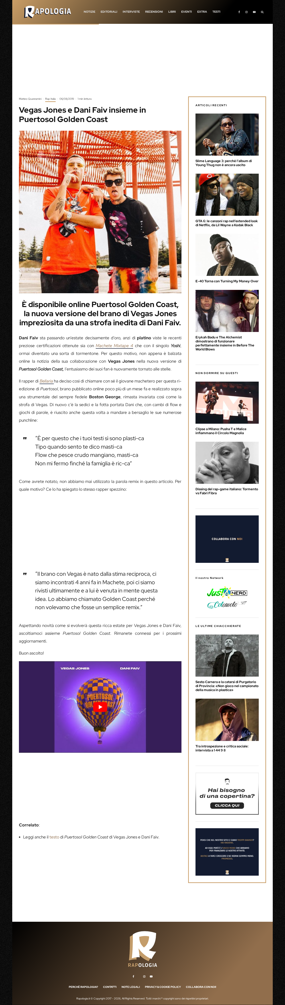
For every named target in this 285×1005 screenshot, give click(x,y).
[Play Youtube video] (100, 707)
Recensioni (154, 12)
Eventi (186, 12)
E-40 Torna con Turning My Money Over (227, 281)
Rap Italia (50, 99)
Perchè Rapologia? (83, 987)
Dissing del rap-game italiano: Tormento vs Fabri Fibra (226, 491)
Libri (172, 12)
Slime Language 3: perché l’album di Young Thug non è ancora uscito (223, 163)
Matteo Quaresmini (30, 99)
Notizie (89, 12)
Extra (202, 12)
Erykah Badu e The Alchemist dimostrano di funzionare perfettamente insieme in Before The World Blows (224, 343)
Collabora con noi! (201, 987)
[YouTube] (254, 12)
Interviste (131, 12)
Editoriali (109, 12)
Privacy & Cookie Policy (163, 987)
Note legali (131, 987)
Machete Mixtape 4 (114, 345)
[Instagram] (246, 12)
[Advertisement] (142, 63)
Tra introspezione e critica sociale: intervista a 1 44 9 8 (221, 748)
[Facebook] (239, 12)
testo (54, 837)
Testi (216, 12)
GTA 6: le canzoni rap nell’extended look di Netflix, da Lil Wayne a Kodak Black (226, 223)
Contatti (109, 987)
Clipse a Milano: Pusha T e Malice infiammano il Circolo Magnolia (220, 431)
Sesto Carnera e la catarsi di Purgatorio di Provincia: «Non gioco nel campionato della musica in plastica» (227, 686)
